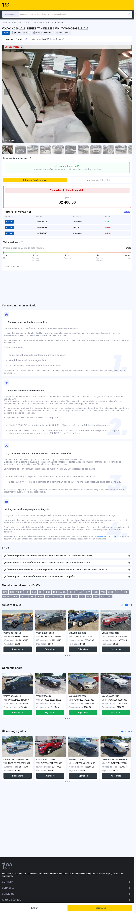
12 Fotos (11, 140)
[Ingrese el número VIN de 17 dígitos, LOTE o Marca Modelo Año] (129, 14)
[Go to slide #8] (96, 149)
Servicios (8, 894)
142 (27, 592)
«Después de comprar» (108, 536)
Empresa (7, 882)
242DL (24, 596)
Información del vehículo (99, 180)
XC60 (47, 592)
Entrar (34, 908)
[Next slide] (128, 92)
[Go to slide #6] (70, 149)
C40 (82, 596)
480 (96, 596)
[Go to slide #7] (83, 149)
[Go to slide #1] (7, 149)
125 (118, 592)
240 (102, 596)
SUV (88, 592)
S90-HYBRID (16, 592)
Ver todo (127, 212)
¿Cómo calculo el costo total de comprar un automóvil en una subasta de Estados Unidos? (55, 569)
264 (47, 596)
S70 (5, 592)
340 (109, 596)
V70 (80, 592)
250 (75, 596)
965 (54, 596)
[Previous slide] (7, 92)
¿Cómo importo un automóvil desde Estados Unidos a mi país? (39, 576)
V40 (103, 592)
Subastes (8, 888)
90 (40, 592)
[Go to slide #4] (45, 149)
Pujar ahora (17, 649)
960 (61, 596)
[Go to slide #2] (20, 149)
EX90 (95, 592)
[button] (10, 14)
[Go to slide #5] (58, 149)
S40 (68, 596)
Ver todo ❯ (126, 604)
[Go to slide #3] (32, 149)
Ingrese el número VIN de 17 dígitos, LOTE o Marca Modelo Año (43, 14)
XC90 (110, 592)
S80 (32, 596)
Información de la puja (35, 180)
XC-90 (72, 592)
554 (34, 592)
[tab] (65, 655)
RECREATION (59, 592)
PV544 (6, 596)
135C (15, 596)
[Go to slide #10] (121, 149)
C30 (125, 592)
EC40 (40, 596)
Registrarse (100, 908)
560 (89, 596)
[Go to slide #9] (108, 149)
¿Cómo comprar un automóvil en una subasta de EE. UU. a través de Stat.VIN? (48, 555)
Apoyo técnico (11, 900)
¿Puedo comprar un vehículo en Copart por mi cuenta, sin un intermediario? (47, 562)
